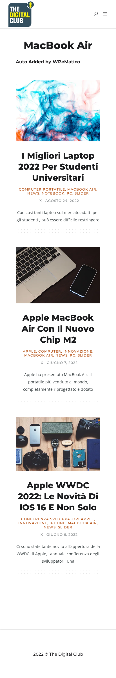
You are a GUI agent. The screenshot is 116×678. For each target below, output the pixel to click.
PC (69, 193)
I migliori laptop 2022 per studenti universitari (58, 166)
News (33, 193)
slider (82, 193)
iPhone (58, 523)
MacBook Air (81, 189)
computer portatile (42, 189)
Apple (29, 351)
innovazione (77, 351)
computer (49, 351)
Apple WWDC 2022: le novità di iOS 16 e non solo (58, 496)
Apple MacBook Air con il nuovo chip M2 (58, 328)
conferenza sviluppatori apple (57, 519)
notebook (53, 193)
